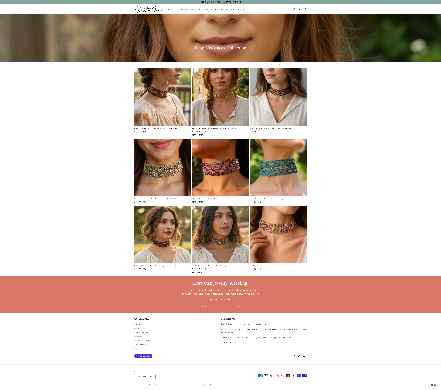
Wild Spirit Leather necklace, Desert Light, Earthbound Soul (155, 266)
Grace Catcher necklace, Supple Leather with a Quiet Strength (155, 128)
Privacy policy (179, 384)
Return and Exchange (142, 340)
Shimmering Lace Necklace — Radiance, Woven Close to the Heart (215, 128)
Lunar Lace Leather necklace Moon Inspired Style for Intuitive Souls (158, 199)
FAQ (136, 348)
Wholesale (138, 336)
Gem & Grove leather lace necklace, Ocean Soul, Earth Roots (270, 199)
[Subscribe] (238, 306)
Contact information (216, 384)
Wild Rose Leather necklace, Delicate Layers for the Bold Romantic (215, 199)
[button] (211, 9)
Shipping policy (203, 384)
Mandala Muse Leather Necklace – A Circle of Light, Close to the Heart (216, 266)
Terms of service (191, 384)
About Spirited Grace (142, 332)
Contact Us (138, 324)
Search (136, 328)
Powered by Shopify (155, 384)
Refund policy (168, 384)
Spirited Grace (144, 384)
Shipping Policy (140, 344)
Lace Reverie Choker (257, 266)
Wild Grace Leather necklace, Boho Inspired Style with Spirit (270, 128)
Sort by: (274, 65)
